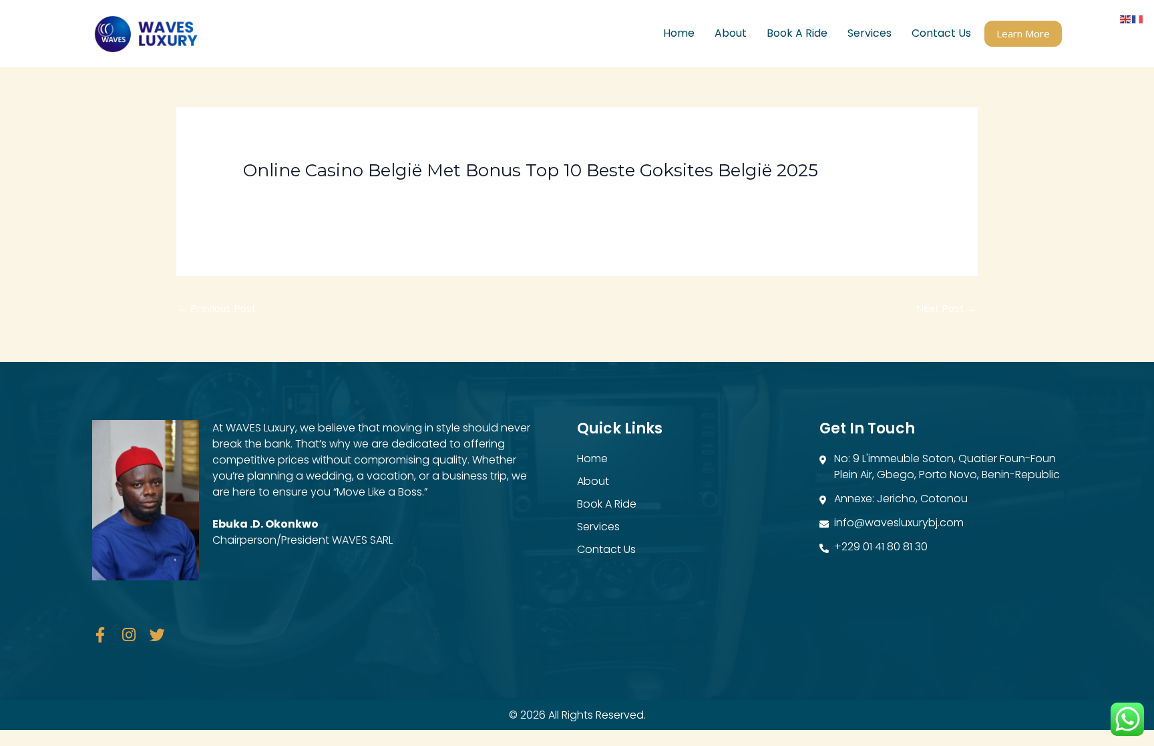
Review (267, 194)
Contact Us (941, 33)
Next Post (946, 308)
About (731, 33)
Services (869, 33)
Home (679, 33)
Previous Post (217, 308)
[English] (1126, 18)
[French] (1138, 18)
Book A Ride (797, 33)
